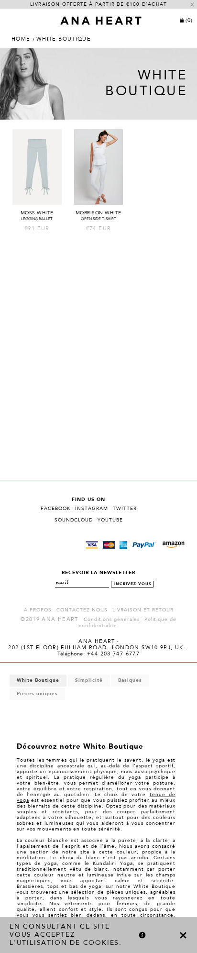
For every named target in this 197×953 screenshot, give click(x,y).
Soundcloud (74, 520)
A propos (38, 610)
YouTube (110, 520)
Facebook (55, 508)
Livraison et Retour (143, 610)
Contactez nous (82, 610)
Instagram (91, 508)
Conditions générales (112, 619)
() (189, 20)
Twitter (125, 508)
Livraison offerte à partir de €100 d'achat (98, 4)
